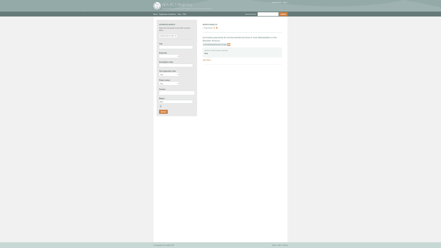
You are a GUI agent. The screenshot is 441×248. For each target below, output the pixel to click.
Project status (164, 80)
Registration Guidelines (167, 14)
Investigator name (166, 62)
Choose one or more (167, 36)
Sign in (285, 2)
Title (161, 44)
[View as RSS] (214, 28)
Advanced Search (250, 14)
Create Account (276, 2)
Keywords (163, 53)
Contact (285, 245)
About (155, 14)
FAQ (184, 14)
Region (162, 98)
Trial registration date (167, 71)
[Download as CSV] (217, 28)
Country (162, 89)
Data (179, 14)
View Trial (206, 60)
